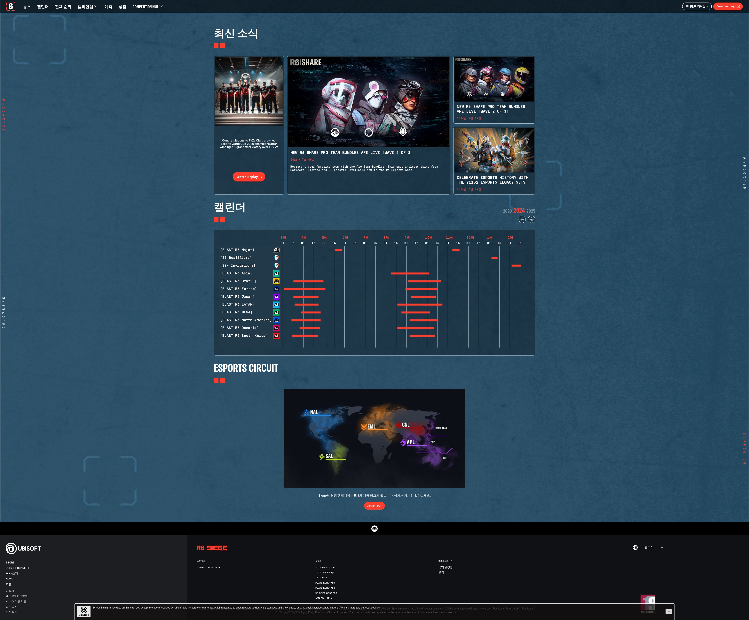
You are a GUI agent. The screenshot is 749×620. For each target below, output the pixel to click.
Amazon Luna (323, 598)
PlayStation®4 (325, 587)
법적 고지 (11, 606)
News (9, 579)
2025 (530, 211)
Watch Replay (247, 177)
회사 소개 (12, 573)
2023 (507, 211)
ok (669, 611)
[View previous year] (522, 222)
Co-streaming (725, 6)
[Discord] (374, 528)
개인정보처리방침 (17, 596)
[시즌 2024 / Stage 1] (338, 250)
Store (10, 562)
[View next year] (531, 222)
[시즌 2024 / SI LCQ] (494, 258)
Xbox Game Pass (325, 567)
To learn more (348, 607)
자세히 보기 (374, 506)
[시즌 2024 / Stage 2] (456, 250)
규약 (441, 572)
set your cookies (370, 607)
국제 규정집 (445, 567)
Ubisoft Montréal (209, 567)
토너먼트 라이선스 (697, 6)
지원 (9, 584)
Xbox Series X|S (325, 572)
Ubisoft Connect (17, 568)
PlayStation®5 (325, 582)
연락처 (10, 591)
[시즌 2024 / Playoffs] (516, 265)
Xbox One (321, 577)
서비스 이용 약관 (16, 601)
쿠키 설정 (11, 611)
